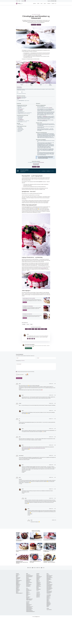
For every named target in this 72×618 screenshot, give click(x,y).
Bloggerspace (37, 616)
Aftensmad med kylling (29, 575)
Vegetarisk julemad (29, 609)
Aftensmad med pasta (29, 576)
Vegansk (27, 603)
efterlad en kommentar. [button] (41, 162)
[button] (17, 87)
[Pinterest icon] (32, 338)
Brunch (27, 577)
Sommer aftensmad (50, 584)
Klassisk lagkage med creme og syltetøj (29, 298)
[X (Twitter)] (29, 329)
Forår (48, 580)
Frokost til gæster (39, 576)
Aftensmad (28, 574)
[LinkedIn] (36, 329)
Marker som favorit (28, 348)
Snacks (27, 583)
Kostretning (27, 601)
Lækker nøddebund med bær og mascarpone (35, 562)
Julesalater (38, 585)
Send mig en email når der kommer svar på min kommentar (25, 371)
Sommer (48, 583)
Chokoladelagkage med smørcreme (36, 539)
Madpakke (28, 580)
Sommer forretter (49, 586)
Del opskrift (39, 24)
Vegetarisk (28, 605)
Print (38, 166)
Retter (41, 3)
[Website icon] (29, 338)
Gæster (38, 580)
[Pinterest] (32, 329)
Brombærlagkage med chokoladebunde (20, 540)
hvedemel (21, 109)
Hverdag (38, 581)
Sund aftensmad (28, 584)
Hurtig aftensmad (28, 579)
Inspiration (53, 3)
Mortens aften (38, 586)
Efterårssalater (49, 579)
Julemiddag (38, 583)
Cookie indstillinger (49, 609)
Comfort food (18, 577)
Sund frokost (28, 586)
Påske (37, 588)
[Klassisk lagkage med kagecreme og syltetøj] (22, 546)
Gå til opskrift (24, 302)
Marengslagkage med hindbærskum (49, 539)
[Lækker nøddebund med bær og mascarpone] (36, 557)
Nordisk (48, 605)
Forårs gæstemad (49, 582)
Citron (28, 324)
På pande (17, 587)
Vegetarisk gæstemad (29, 608)
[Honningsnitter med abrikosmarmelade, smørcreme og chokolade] (22, 557)
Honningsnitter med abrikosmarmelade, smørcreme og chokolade (22, 562)
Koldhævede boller (19, 580)
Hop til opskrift (34, 24)
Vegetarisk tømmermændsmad (30, 611)
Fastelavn (38, 575)
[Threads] (39, 329)
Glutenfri (27, 602)
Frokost (27, 578)
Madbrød (17, 582)
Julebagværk (38, 582)
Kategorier (17, 573)
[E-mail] (42, 329)
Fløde (31, 324)
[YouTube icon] (34, 338)
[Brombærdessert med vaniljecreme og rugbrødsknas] (50, 546)
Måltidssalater (18, 584)
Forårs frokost (49, 581)
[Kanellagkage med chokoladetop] (36, 546)
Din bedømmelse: (18, 360)
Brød (17, 576)
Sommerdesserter (49, 585)
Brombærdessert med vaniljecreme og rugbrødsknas (50, 551)
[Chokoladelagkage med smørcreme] (36, 535)
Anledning (48, 3)
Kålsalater (18, 581)
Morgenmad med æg (29, 582)
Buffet (37, 574)
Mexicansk (48, 604)
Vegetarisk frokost (29, 607)
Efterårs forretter (49, 576)
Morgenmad (28, 581)
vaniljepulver (21, 119)
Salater (17, 588)
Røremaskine (19, 97)
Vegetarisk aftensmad (29, 606)
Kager (37, 14)
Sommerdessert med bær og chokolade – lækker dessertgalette (49, 562)
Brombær (23, 324)
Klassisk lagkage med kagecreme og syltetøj (22, 551)
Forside (32, 14)
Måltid (38, 3)
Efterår (48, 574)
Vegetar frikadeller (29, 604)
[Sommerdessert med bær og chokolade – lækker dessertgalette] (50, 557)
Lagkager (39, 14)
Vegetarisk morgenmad (29, 610)
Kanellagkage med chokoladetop (28, 306)
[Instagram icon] (31, 338)
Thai (48, 606)
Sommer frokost (49, 587)
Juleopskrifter (38, 584)
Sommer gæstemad (49, 588)
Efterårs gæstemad (49, 577)
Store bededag (38, 589)
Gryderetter (18, 578)
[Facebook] (26, 329)
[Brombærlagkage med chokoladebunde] (22, 535)
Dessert (27, 589)
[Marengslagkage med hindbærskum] (50, 535)
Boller (17, 575)
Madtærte (17, 583)
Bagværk (18, 574)
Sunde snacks (28, 585)
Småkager (18, 589)
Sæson (45, 3)
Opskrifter (34, 3)
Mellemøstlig (49, 603)
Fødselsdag (38, 577)
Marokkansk (48, 602)
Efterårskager (49, 578)
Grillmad (38, 578)
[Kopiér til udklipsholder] (45, 329)
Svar (55, 383)
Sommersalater (49, 589)
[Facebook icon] (27, 338)
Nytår (37, 587)
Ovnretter (18, 586)
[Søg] (55, 3)
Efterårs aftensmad (49, 575)
